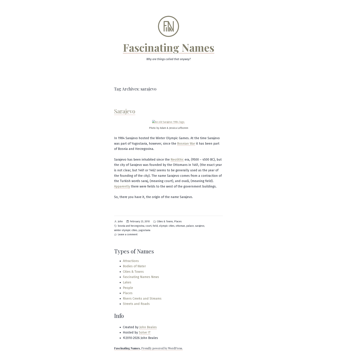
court (148, 225)
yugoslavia (144, 230)
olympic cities (166, 225)
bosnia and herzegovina (131, 225)
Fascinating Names (168, 47)
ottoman (180, 225)
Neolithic (177, 159)
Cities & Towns (165, 221)
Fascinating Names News (141, 277)
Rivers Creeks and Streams (142, 298)
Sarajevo (124, 111)
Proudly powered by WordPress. (162, 348)
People (128, 288)
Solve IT (145, 332)
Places (178, 221)
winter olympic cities (125, 230)
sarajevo (199, 225)
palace (190, 225)
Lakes (127, 282)
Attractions (131, 261)
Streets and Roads (136, 304)
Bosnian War (186, 143)
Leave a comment (127, 235)
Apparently (122, 186)
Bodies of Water (134, 266)
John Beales (148, 327)
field (155, 225)
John (120, 221)
